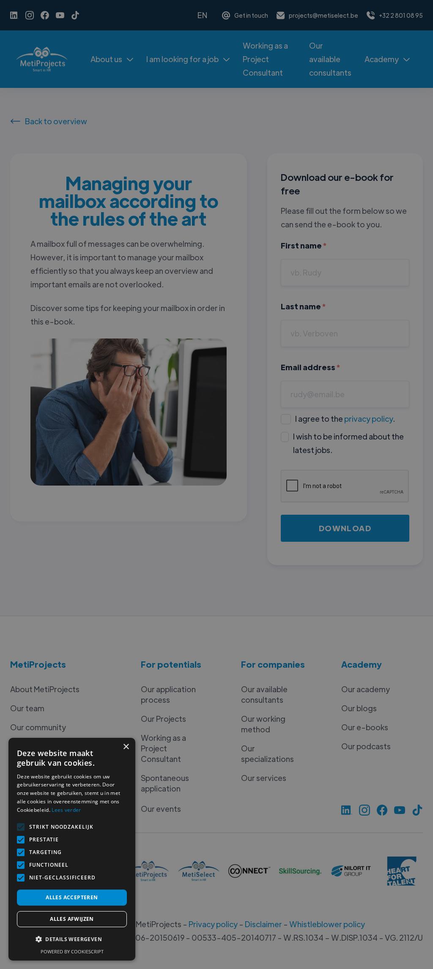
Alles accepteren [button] (72, 897)
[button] (72, 939)
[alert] (216, 484)
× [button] (126, 747)
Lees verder (66, 809)
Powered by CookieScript (72, 951)
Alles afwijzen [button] (72, 919)
